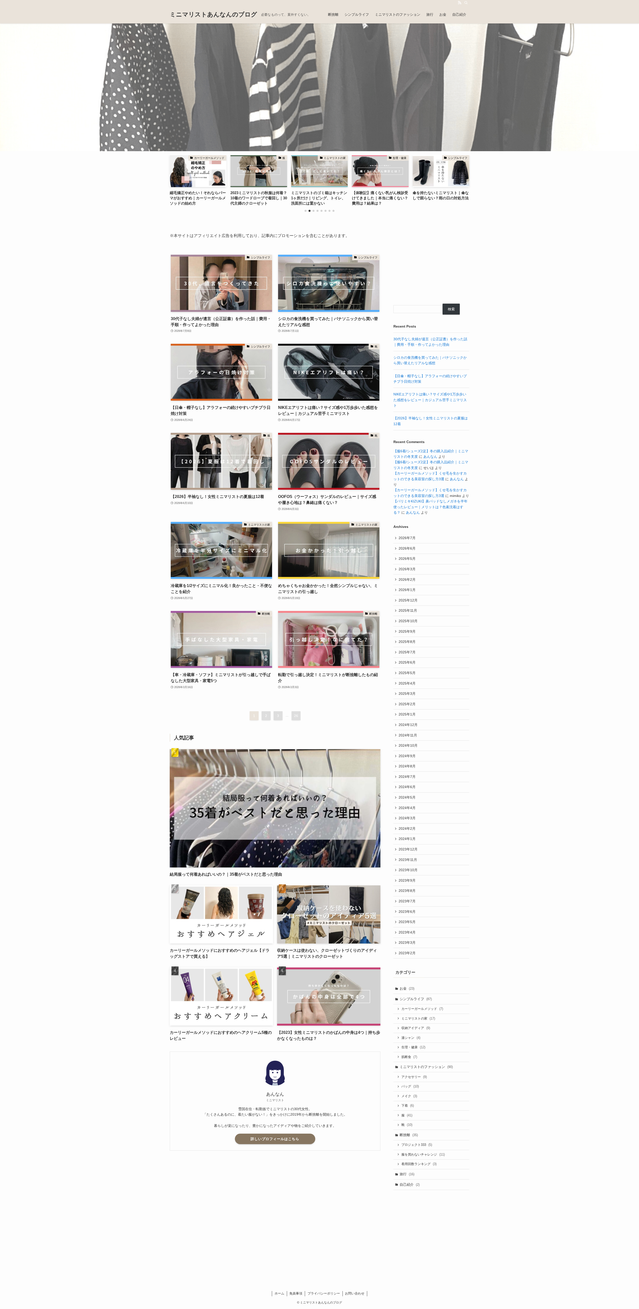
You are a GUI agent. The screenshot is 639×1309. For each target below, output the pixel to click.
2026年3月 (407, 569)
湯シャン (410, 1038)
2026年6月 (407, 548)
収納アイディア (415, 1028)
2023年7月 (407, 901)
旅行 (407, 1174)
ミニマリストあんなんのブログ (213, 14)
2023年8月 (407, 891)
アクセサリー (414, 1077)
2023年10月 (408, 870)
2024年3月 (407, 818)
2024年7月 (407, 777)
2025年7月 (407, 652)
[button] (306, 211)
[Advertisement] (431, 264)
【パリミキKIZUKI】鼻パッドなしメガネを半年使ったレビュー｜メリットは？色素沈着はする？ (430, 506)
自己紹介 (410, 1185)
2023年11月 (408, 860)
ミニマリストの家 (418, 1018)
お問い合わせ (354, 1293)
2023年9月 (407, 880)
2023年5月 (407, 922)
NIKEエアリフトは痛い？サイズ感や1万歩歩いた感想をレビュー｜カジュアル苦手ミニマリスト (430, 399)
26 (296, 716)
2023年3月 (407, 943)
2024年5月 (407, 797)
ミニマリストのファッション (426, 1067)
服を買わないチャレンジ (423, 1154)
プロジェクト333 (416, 1145)
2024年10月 (408, 745)
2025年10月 (408, 621)
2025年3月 (407, 694)
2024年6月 (407, 787)
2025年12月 (408, 600)
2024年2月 (407, 829)
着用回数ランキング (419, 1164)
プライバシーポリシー (324, 1293)
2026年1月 (407, 590)
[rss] (459, 2)
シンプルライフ (416, 999)
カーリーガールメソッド (422, 1009)
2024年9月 (407, 756)
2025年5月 (407, 673)
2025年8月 (407, 642)
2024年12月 (408, 725)
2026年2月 (407, 580)
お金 (407, 988)
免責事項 (295, 1293)
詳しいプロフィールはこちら (275, 1139)
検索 (451, 309)
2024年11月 (408, 735)
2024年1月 (407, 839)
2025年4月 (407, 683)
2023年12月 (408, 849)
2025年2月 (407, 704)
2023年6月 (407, 912)
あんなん (430, 457)
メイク (409, 1096)
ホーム (279, 1293)
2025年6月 (407, 662)
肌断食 (409, 1057)
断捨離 (409, 1135)
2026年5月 (407, 559)
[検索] (466, 2)
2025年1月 (407, 714)
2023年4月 (407, 932)
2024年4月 (407, 808)
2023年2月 (407, 953)
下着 (407, 1105)
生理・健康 (413, 1047)
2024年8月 (407, 766)
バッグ (410, 1086)
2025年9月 (407, 631)
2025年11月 (408, 610)
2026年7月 (407, 538)
